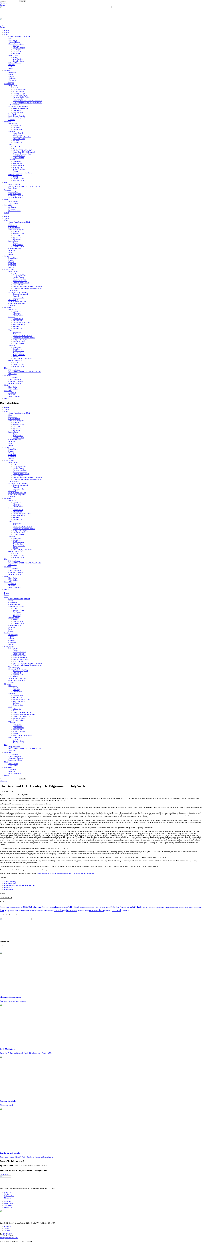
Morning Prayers (18, 91)
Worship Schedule (8, 1101)
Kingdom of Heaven (194, 907)
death (77, 907)
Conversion (12, 80)
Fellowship (16, 127)
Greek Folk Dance (19, 156)
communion (53, 907)
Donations (11, 209)
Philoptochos (12, 123)
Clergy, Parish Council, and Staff (19, 36)
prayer (86, 910)
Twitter (6, 1228)
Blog (5, 182)
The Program (17, 49)
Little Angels (17, 146)
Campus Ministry (18, 158)
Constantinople (63, 907)
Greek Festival (17, 163)
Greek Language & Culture (22, 137)
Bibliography (17, 53)
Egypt (87, 907)
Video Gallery (13, 203)
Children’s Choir (18, 178)
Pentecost (81, 910)
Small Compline (18, 99)
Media (6, 199)
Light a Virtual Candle (10, 1153)
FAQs (10, 67)
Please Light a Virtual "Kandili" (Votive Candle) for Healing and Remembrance (26, 1157)
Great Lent (136, 906)
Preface (15, 87)
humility (154, 907)
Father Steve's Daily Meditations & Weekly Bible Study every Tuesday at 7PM (26, 1053)
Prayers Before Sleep (20, 95)
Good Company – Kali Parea (22, 173)
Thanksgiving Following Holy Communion (27, 103)
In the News (12, 188)
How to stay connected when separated (13, 1001)
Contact (6, 213)
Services (7, 70)
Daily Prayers (12, 86)
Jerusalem (168, 907)
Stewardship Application (10, 997)
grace (128, 907)
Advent (7, 907)
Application (12, 207)
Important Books (18, 112)
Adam (2, 907)
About (6, 34)
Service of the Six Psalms (21, 97)
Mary (7, 910)
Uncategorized (9, 889)
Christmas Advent (40, 907)
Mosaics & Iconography (16, 44)
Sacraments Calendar (15, 197)
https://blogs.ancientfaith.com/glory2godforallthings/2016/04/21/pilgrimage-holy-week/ (65, 873)
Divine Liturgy (13, 72)
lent (200, 907)
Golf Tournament (18, 165)
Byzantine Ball (18, 167)
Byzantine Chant (18, 180)
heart (144, 907)
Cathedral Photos (14, 42)
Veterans (15, 171)
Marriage (11, 76)
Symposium (17, 161)
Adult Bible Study (19, 139)
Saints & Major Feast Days (17, 116)
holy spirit (149, 907)
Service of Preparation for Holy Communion (27, 101)
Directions (11, 65)
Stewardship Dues (14, 211)
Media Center (8, 1203)
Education (11, 131)
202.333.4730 (7, 1234)
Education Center (18, 61)
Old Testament (49, 910)
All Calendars (13, 192)
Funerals (11, 82)
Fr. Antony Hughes (105, 907)
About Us (7, 1192)
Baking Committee (19, 169)
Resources (11, 120)
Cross (71, 906)
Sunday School (18, 133)
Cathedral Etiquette (14, 63)
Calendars (7, 190)
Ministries (7, 122)
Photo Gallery (13, 201)
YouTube (7, 1230)
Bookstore (16, 141)
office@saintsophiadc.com (9, 1238)
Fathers (97, 907)
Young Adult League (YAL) (22, 154)
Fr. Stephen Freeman (118, 907)
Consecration (12, 40)
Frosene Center (13, 55)
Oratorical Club (18, 142)
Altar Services (17, 135)
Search (6, 32)
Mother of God (26, 910)
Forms (10, 68)
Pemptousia (71, 910)
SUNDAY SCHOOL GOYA (22, 150)
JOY (14, 148)
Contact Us (8, 1207)
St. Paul (116, 910)
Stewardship (8, 205)
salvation (107, 910)
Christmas (26, 906)
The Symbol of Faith (19, 89)
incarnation (159, 907)
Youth (10, 144)
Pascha (58, 910)
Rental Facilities (18, 59)
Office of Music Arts (15, 175)
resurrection (96, 910)
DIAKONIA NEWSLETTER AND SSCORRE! (24, 186)
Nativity (34, 910)
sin (110, 910)
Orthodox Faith (9, 84)
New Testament (41, 910)
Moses (17, 910)
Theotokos (125, 910)
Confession (12, 78)
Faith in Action (18, 129)
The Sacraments (13, 104)
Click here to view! (6, 1105)
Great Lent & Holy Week (16, 118)
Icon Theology (13, 114)
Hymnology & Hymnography (18, 106)
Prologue (16, 46)
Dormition (82, 907)
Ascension (12, 907)
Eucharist (91, 907)
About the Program (19, 48)
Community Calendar (15, 196)
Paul (64, 910)
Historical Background (20, 108)
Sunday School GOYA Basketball (24, 152)
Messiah (12, 910)
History (10, 38)
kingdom (175, 907)
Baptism (11, 74)
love (2, 910)
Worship (15, 177)
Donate (6, 31)
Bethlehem (17, 907)
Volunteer (11, 159)
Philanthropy (17, 125)
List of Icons (17, 51)
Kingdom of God (183, 907)
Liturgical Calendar (14, 194)
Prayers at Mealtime (19, 93)
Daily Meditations (14, 184)
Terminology (17, 110)
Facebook (7, 1226)
